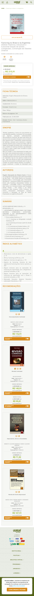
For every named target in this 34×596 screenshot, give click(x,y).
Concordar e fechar (17, 589)
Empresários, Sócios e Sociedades (17, 438)
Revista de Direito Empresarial (17, 494)
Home (2, 8)
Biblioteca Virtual (16, 559)
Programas (16, 564)
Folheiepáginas (19, 314)
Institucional (16, 551)
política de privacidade (19, 586)
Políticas (16, 555)
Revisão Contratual (17, 371)
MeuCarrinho (27, 2)
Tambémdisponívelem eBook (15, 369)
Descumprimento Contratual (17, 317)
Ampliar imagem (16, 37)
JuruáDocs (16, 568)
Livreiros (16, 573)
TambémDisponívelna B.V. (16, 314)
